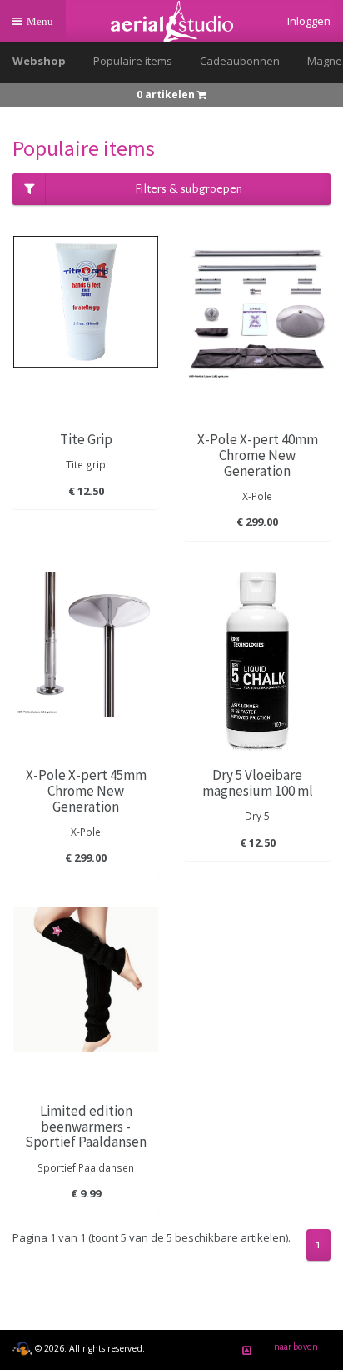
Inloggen (309, 20)
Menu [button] (44, 28)
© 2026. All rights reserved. (88, 1348)
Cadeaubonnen (240, 60)
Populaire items (132, 60)
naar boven (296, 1347)
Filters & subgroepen (188, 188)
